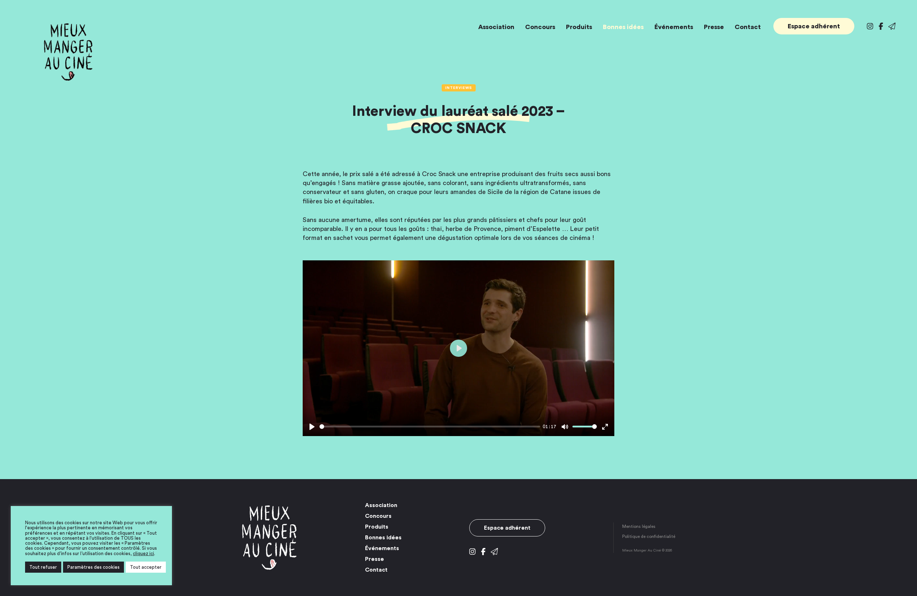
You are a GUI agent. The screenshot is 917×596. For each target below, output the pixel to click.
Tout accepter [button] (146, 567)
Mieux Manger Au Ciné (68, 52)
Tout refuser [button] (43, 567)
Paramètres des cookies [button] (93, 567)
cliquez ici (143, 553)
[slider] (430, 426)
